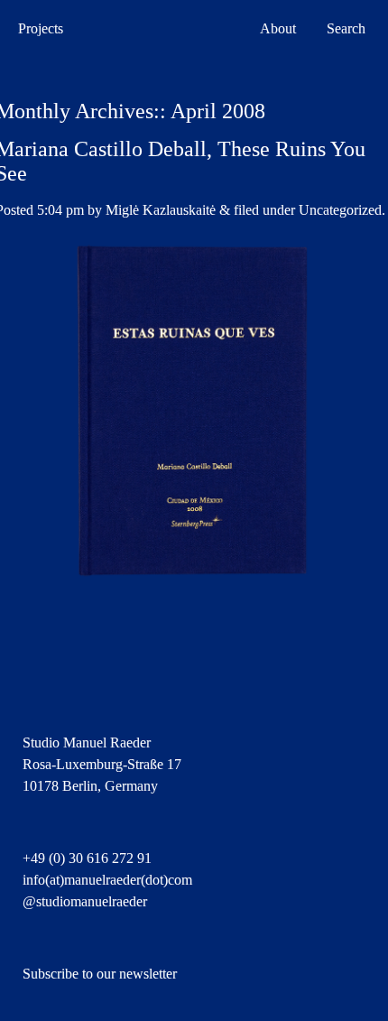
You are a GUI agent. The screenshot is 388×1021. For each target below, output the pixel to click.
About (278, 28)
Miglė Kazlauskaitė (161, 210)
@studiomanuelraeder (85, 901)
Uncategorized (340, 210)
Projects (40, 28)
